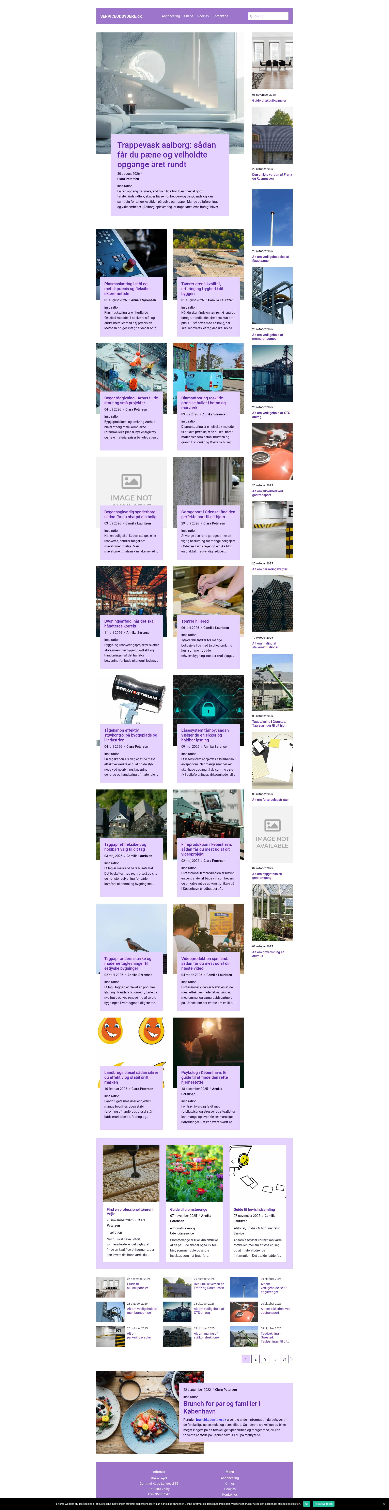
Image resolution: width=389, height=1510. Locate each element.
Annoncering (171, 16)
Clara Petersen (128, 179)
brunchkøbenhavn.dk (211, 1420)
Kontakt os (220, 16)
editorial (176, 1228)
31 (285, 1359)
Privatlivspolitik (323, 1503)
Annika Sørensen (143, 300)
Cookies (203, 16)
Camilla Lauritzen (221, 300)
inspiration (125, 186)
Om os (188, 16)
